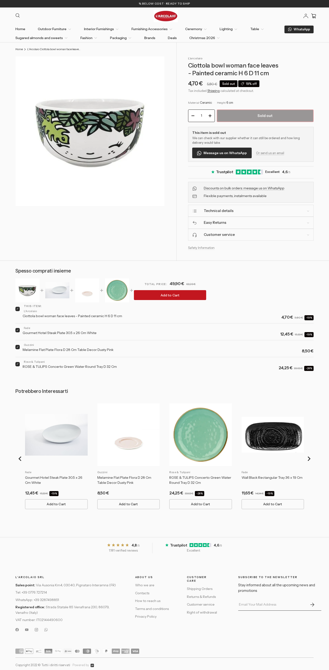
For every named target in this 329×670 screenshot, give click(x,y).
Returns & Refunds (201, 597)
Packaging (118, 38)
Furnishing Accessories (150, 29)
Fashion (86, 38)
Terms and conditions (152, 609)
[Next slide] (309, 459)
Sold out (265, 115)
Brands (149, 38)
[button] (313, 16)
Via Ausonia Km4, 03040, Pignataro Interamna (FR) (76, 585)
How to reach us (147, 601)
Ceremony (193, 29)
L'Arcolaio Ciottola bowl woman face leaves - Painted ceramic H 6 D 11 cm (54, 49)
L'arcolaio (195, 58)
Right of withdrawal (202, 612)
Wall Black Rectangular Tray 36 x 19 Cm (272, 477)
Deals (172, 38)
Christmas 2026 (202, 38)
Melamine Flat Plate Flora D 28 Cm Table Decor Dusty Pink (68, 350)
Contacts (142, 593)
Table (254, 29)
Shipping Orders (199, 589)
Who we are (144, 585)
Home (20, 29)
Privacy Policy (146, 617)
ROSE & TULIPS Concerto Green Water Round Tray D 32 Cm (70, 366)
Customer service (201, 604)
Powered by (80, 665)
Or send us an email (270, 153)
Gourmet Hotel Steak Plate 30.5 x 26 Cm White (60, 333)
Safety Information (201, 248)
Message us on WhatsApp (225, 153)
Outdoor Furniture (52, 29)
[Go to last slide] (20, 459)
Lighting (226, 29)
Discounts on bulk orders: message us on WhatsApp (244, 188)
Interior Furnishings (99, 29)
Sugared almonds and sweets (39, 38)
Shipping (213, 91)
